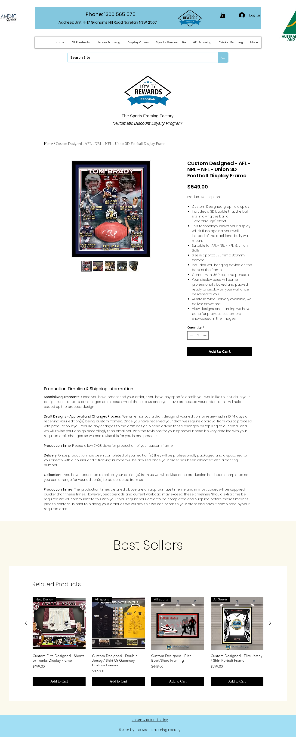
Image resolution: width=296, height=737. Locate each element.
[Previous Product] (26, 623)
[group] (148, 641)
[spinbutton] (198, 335)
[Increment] (205, 335)
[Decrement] (191, 335)
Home (48, 144)
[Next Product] (270, 623)
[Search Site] (223, 57)
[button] (222, 15)
